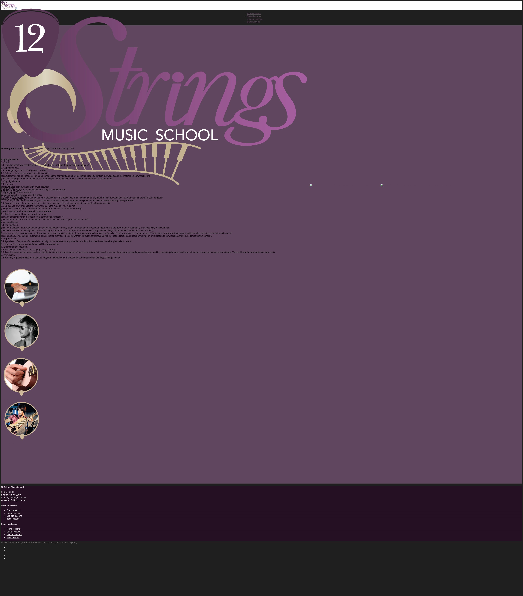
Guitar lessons (13, 513)
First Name (9, 571)
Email (6, 581)
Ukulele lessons (14, 516)
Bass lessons (13, 519)
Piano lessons (13, 510)
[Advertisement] (83, 464)
